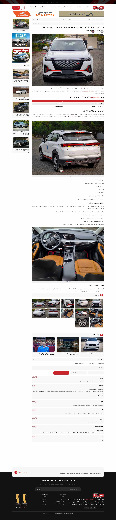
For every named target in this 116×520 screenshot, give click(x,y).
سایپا (82, 88)
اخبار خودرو (87, 7)
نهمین (22, 507)
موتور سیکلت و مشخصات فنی (54, 7)
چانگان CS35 (62, 88)
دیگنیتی (52, 2)
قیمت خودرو (95, 97)
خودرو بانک (101, 19)
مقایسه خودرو (78, 7)
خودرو (102, 101)
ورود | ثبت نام (16, 7)
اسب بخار (71, 117)
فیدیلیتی (48, 2)
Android (93, 508)
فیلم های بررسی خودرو (32, 7)
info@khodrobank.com (22, 472)
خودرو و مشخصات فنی (67, 7)
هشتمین (25, 507)
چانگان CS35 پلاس (88, 91)
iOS (86, 508)
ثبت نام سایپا (63, 2)
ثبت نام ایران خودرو (70, 2)
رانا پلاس (56, 2)
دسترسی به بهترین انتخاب (90, 499)
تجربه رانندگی (42, 7)
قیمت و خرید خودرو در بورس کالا (41, 2)
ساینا (59, 2)
